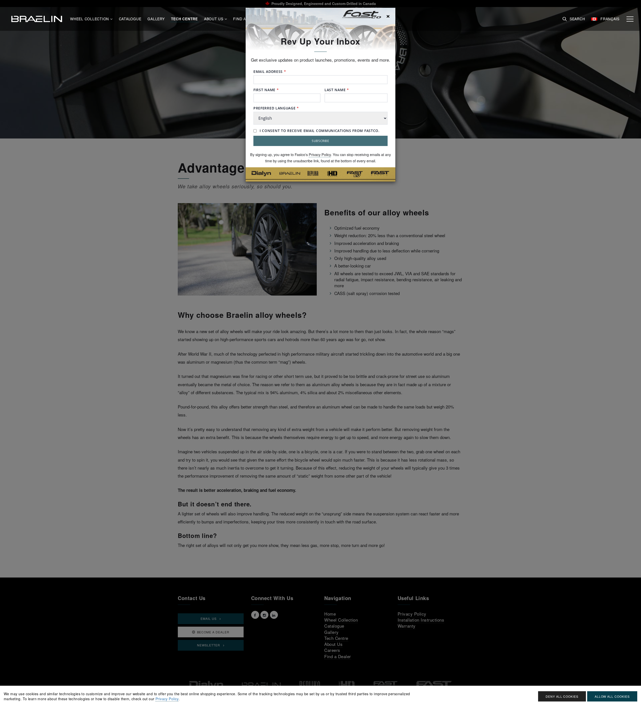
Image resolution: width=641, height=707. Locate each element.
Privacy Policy (320, 154)
